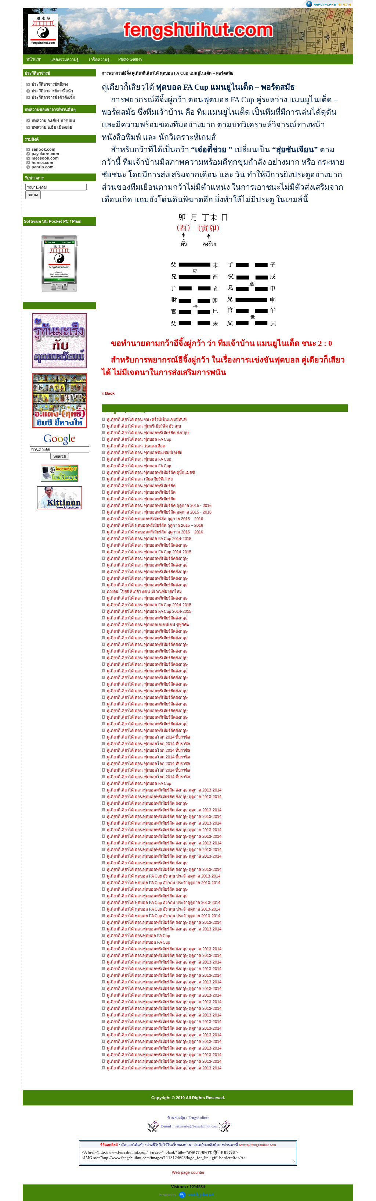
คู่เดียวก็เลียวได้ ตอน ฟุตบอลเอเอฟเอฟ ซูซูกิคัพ (148, 624)
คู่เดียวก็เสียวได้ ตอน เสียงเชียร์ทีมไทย (140, 479)
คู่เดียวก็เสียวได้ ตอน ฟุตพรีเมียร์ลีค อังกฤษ (144, 426)
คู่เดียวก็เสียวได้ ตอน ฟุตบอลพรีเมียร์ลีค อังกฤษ (148, 432)
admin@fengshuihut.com (257, 1145)
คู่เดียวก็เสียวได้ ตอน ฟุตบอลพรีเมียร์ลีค (141, 485)
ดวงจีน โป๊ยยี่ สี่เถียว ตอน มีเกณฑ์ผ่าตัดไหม (144, 591)
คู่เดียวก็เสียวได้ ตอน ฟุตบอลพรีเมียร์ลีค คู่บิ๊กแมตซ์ (151, 472)
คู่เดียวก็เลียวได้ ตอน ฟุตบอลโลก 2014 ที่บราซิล (148, 737)
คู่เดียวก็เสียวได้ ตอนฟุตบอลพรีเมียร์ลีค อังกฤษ (147, 803)
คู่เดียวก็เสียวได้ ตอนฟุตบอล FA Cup (138, 935)
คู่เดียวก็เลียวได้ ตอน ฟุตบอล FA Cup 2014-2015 (149, 538)
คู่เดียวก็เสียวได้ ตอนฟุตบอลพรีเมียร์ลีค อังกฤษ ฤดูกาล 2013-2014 (164, 790)
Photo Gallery (130, 59)
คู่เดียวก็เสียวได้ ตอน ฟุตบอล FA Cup (139, 439)
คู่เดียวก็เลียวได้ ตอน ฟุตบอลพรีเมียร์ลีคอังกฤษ (148, 545)
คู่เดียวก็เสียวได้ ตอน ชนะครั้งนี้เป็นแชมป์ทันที (147, 419)
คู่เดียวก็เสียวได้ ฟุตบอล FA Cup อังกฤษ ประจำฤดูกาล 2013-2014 (163, 876)
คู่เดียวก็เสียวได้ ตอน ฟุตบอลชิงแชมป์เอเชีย (144, 452)
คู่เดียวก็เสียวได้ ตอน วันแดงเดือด (136, 446)
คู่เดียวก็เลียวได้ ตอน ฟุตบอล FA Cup (139, 783)
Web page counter (188, 1172)
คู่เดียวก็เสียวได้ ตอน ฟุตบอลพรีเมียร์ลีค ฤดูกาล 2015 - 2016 (159, 505)
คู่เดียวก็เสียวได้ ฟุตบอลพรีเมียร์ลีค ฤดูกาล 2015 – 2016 (155, 518)
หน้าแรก (33, 59)
